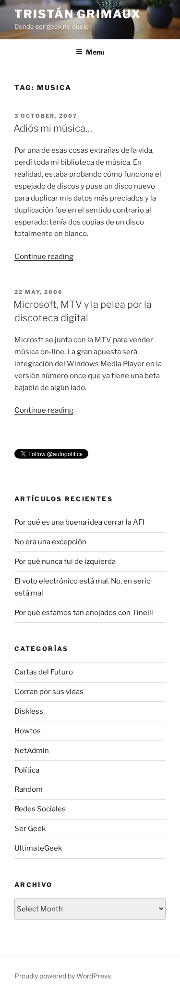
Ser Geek (30, 828)
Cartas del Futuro (43, 672)
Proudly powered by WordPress (62, 976)
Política (26, 770)
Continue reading (43, 256)
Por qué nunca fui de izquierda (65, 561)
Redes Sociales (40, 809)
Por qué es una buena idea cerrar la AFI (79, 522)
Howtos (27, 731)
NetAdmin (31, 750)
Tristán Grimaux (77, 14)
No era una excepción (50, 542)
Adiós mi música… (52, 128)
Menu (95, 52)
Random (28, 789)
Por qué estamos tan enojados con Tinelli (83, 612)
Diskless (28, 711)
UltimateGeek (38, 848)
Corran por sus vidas (49, 691)
